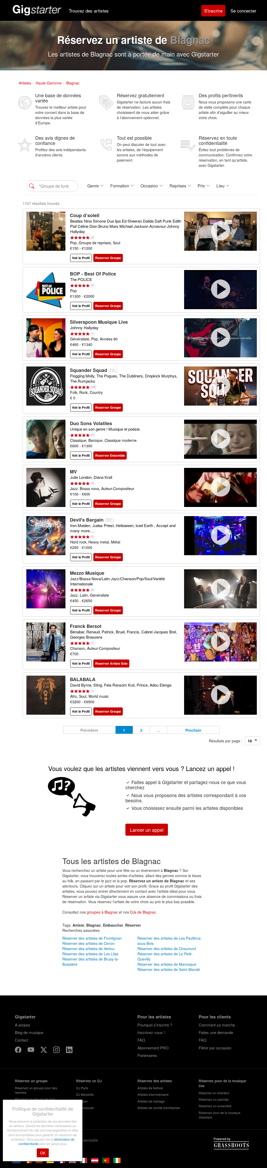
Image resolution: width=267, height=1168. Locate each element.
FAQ (141, 1040)
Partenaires (147, 1055)
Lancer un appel (146, 829)
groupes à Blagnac (102, 912)
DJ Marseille (85, 1094)
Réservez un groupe (31, 1080)
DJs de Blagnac (143, 912)
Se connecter (243, 10)
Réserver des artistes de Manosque (166, 964)
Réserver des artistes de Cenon (88, 943)
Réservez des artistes (154, 1080)
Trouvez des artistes (89, 10)
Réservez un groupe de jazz (35, 1099)
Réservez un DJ (89, 1080)
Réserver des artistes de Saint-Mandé (168, 969)
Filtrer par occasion (215, 1047)
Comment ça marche (217, 1025)
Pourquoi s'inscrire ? (154, 1025)
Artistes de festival (150, 1088)
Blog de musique (29, 1032)
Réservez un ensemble (215, 1106)
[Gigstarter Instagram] (57, 1050)
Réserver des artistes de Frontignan (92, 938)
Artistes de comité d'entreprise (158, 1107)
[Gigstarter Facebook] (18, 1050)
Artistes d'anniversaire (153, 1094)
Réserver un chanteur (214, 1093)
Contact (21, 1040)
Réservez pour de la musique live (222, 1083)
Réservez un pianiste (214, 1099)
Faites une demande (216, 1032)
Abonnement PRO (153, 1047)
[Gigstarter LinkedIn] (69, 1050)
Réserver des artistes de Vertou (88, 948)
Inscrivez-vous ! (151, 1032)
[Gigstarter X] (44, 1050)
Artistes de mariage (151, 1101)
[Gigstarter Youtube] (31, 1050)
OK (42, 1152)
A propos (22, 1025)
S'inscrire (213, 10)
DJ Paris (82, 1088)
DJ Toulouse (85, 1107)
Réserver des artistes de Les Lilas (90, 953)
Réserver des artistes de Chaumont (166, 948)
